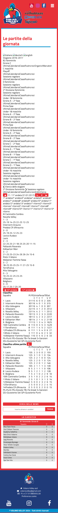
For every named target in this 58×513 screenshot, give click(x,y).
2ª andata (17, 198)
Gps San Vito (8, 460)
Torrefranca (8, 267)
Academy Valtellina (10, 431)
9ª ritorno (14, 208)
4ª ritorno (14, 206)
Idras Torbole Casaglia (11, 444)
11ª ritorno (34, 208)
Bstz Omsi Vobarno (10, 434)
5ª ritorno (23, 206)
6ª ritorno (32, 206)
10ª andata (42, 200)
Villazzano (8, 278)
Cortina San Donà (10, 455)
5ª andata (44, 198)
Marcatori (47, 65)
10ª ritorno (24, 208)
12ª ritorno (45, 208)
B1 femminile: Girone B (29, 421)
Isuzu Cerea (8, 457)
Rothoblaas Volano (10, 437)
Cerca (43, 192)
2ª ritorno (44, 203)
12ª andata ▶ (28, 289)
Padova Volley (9, 447)
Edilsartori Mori (10, 249)
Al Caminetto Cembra (13, 214)
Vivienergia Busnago (11, 442)
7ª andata (14, 200)
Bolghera (7, 281)
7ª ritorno (42, 206)
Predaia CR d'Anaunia (13, 227)
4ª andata (35, 198)
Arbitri (38, 192)
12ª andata (15, 203)
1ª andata (7, 198)
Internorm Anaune (12, 224)
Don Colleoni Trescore (11, 429)
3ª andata (26, 198)
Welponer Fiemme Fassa (14, 259)
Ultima (6, 65)
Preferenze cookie (29, 496)
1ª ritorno (35, 203)
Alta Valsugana (10, 270)
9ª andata (32, 200)
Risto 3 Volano (10, 257)
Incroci (31, 65)
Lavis (5, 238)
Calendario (14, 65)
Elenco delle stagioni (15, 186)
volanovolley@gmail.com (30, 490)
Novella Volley (9, 217)
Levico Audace (10, 235)
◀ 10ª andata (10, 289)
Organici (39, 65)
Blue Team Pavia (9, 426)
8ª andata (23, 200)
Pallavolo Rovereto (12, 246)
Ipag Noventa (8, 439)
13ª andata (25, 203)
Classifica (23, 65)
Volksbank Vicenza (10, 452)
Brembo (6, 450)
